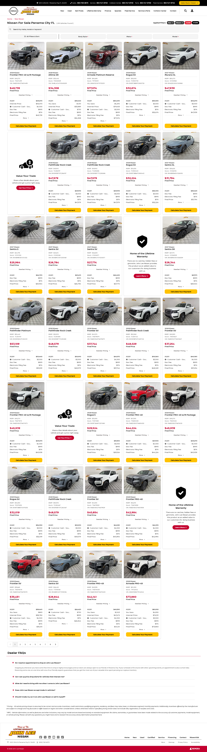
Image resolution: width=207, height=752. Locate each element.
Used (70, 11)
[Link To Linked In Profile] (50, 736)
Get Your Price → (26, 188)
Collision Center (160, 11)
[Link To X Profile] (45, 736)
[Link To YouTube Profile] (54, 736)
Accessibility (195, 742)
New (62, 11)
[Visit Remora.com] (195, 749)
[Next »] (55, 644)
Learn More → (142, 276)
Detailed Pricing (24, 95)
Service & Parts (144, 11)
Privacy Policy (183, 742)
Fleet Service (130, 11)
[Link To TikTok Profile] (62, 736)
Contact (173, 11)
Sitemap (171, 742)
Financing (172, 737)
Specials (118, 11)
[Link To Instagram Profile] (58, 736)
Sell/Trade (79, 11)
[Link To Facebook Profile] (41, 736)
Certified (151, 737)
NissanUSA (194, 737)
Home (126, 737)
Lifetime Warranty (94, 11)
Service (161, 737)
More (25, 118)
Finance (108, 11)
